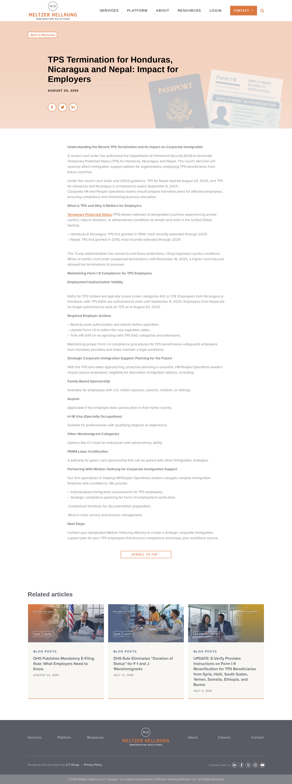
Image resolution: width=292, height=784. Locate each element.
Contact (257, 737)
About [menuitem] (162, 10)
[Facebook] (241, 765)
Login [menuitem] (216, 10)
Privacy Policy (93, 764)
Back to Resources (43, 35)
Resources (95, 737)
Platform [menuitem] (137, 10)
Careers (224, 737)
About (193, 737)
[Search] (262, 11)
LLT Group (72, 764)
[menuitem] (243, 10)
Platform (64, 737)
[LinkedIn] (234, 765)
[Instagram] (255, 765)
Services (34, 737)
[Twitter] (248, 765)
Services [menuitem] (109, 10)
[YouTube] (262, 765)
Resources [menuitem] (189, 10)
